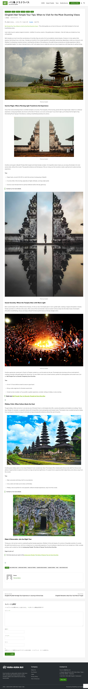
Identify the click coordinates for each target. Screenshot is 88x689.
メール (7, 635)
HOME (43, 3)
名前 (6, 629)
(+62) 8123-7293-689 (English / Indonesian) (70, 676)
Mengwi (18, 11)
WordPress (74, 686)
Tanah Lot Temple (32, 567)
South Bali (23, 11)
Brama (7, 17)
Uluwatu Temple (51, 567)
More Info (63, 679)
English (31, 22)
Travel (32, 11)
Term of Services (35, 678)
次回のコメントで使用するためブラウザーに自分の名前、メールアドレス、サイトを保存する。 (27, 650)
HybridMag (82, 686)
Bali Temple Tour (13, 567)
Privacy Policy (34, 676)
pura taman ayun (63, 567)
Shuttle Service (64, 3)
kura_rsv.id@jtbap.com (65, 670)
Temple (28, 11)
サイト (6, 642)
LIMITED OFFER (75, 3)
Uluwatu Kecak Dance (42, 567)
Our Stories (34, 672)
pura (57, 567)
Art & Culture (7, 11)
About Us (33, 670)
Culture (13, 11)
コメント (7, 610)
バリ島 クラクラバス (19, 2)
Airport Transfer (50, 3)
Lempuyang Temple (22, 567)
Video (32, 674)
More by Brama (17, 578)
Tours (57, 3)
